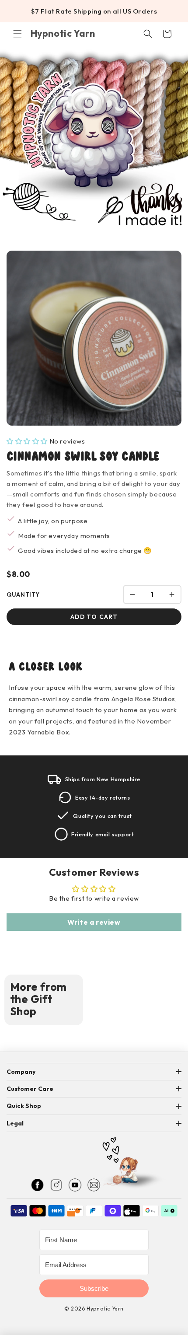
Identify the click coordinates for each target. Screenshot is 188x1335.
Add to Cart (94, 617)
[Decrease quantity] (132, 594)
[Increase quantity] (172, 594)
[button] (17, 33)
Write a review (93, 922)
